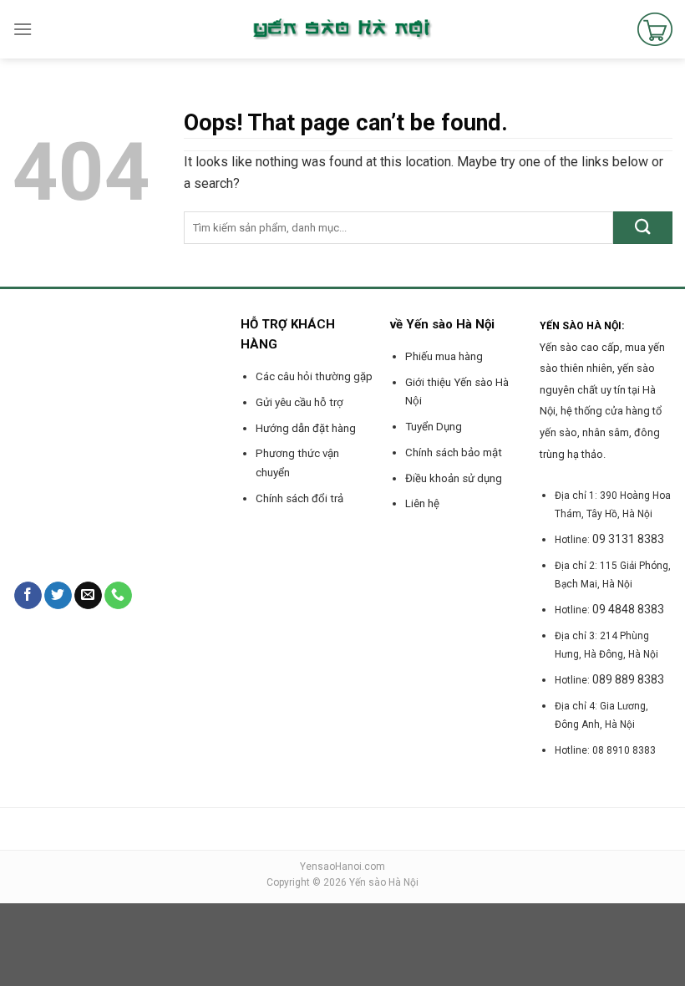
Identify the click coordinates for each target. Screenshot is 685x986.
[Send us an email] (88, 596)
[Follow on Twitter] (58, 596)
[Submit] (642, 227)
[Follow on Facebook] (28, 596)
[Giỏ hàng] (654, 29)
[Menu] (23, 28)
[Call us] (118, 596)
